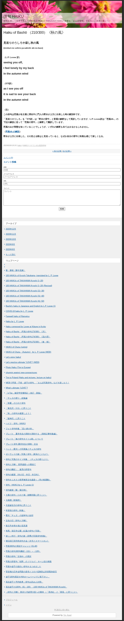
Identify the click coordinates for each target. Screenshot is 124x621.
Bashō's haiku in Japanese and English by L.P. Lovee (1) (30, 306)
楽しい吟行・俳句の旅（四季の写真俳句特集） (26, 536)
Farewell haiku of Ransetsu (17, 316)
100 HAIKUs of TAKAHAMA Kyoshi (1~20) (24, 281)
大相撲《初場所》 (13, 500)
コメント (6, 188)
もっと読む (11, 254)
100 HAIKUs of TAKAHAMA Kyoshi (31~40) (25, 296)
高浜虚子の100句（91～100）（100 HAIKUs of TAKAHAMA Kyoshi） (36, 587)
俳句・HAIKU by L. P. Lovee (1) (20, 485)
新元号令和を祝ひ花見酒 (16, 526)
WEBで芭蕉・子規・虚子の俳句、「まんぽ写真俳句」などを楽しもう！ (37, 383)
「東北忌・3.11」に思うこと (18, 408)
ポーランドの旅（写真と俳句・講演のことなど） (27, 454)
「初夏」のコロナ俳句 (15, 403)
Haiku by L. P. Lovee (15, 321)
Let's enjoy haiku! (13, 357)
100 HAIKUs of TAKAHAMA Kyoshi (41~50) (25, 301)
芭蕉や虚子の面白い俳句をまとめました (23, 566)
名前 (5, 167)
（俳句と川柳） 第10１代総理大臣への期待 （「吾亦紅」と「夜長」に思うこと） (42, 592)
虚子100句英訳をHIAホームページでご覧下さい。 (28, 577)
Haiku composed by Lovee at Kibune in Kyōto (26, 326)
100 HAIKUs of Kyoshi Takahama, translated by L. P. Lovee (32, 275)
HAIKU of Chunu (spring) (16, 347)
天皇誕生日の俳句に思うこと (18, 505)
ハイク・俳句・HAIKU (16, 423)
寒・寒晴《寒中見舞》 (15, 270)
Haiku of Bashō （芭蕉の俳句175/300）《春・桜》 (28, 342)
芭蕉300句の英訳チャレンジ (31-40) (21, 546)
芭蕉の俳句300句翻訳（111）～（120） (23, 551)
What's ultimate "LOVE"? (17, 388)
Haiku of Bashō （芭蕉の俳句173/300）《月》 (26, 331)
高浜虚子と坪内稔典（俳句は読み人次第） (24, 582)
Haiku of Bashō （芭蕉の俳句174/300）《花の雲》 (28, 337)
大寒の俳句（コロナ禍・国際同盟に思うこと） (26, 495)
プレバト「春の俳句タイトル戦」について (24, 439)
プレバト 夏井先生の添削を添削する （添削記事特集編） (31, 434)
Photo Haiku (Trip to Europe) (18, 367)
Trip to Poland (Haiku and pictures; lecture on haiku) (28, 377)
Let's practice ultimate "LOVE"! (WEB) (22, 362)
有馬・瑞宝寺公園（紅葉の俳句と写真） (23, 531)
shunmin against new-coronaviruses (21, 372)
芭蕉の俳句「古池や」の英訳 (18, 556)
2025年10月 (11, 239)
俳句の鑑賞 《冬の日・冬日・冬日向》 (23, 474)
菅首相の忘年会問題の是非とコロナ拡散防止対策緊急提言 (31, 572)
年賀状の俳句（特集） (15, 510)
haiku (19, 145)
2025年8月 (10, 249)
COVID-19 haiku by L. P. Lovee (19, 311)
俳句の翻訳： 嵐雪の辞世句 (18, 469)
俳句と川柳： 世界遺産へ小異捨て (21, 464)
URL (5, 181)
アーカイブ (11, 223)
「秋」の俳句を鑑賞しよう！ (18, 413)
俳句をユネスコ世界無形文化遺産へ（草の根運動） (28, 480)
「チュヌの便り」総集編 (16, 398)
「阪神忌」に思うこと (15, 418)
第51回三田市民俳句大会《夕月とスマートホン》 (27, 541)
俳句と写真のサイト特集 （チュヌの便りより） (27, 459)
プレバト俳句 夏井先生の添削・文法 (22, 444)
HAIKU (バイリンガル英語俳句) (34, 145)
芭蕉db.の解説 (13, 131)
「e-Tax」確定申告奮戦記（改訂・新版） (24, 393)
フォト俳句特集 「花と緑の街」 (20, 429)
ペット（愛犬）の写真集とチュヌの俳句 (23, 449)
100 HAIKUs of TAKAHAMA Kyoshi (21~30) (25, 291)
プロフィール (12, 600)
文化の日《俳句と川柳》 (16, 520)
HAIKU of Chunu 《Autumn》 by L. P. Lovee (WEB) (28, 352)
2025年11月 (11, 234)
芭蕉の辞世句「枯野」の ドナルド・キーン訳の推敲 (29, 561)
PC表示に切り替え (62, 610)
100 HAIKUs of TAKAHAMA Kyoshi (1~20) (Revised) (29, 285)
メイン (9, 605)
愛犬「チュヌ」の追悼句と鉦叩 (19, 515)
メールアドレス (8, 174)
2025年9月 (10, 244)
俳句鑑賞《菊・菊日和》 (16, 490)
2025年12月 (11, 229)
